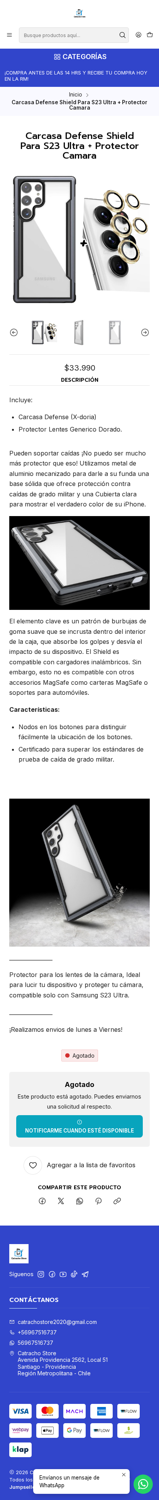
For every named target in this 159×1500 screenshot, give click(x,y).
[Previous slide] (15, 332)
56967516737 (35, 1342)
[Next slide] (144, 332)
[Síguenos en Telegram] (85, 1274)
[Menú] (9, 35)
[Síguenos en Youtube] (63, 1274)
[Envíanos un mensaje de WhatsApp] (143, 1484)
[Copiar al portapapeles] (117, 1202)
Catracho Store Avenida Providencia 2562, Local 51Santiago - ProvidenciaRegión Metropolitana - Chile (63, 1363)
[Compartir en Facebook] (42, 1202)
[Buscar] (122, 35)
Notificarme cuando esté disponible (79, 1131)
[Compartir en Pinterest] (98, 1202)
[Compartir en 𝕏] (61, 1202)
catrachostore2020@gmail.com (57, 1322)
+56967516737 (37, 1332)
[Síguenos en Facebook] (52, 1274)
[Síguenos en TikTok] (74, 1274)
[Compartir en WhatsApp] (79, 1202)
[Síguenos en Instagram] (41, 1274)
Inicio (75, 95)
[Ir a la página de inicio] (79, 13)
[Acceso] (139, 35)
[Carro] (149, 35)
